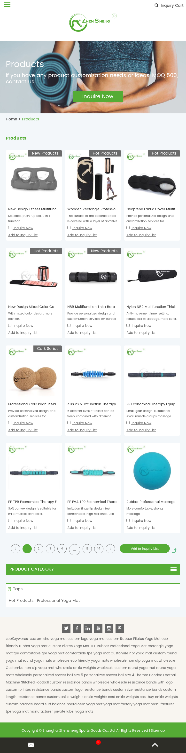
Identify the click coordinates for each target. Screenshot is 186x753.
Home (11, 119)
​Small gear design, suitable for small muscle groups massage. (149, 414)
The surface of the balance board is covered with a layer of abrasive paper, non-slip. (92, 221)
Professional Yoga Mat (58, 600)
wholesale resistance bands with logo (141, 682)
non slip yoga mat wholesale (151, 660)
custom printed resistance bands (34, 689)
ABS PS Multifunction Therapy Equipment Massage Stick (113, 404)
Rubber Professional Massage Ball (154, 502)
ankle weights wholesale (94, 668)
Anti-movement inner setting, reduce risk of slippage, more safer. (151, 316)
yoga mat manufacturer (153, 704)
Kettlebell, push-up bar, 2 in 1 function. (29, 219)
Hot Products (21, 600)
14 (98, 548)
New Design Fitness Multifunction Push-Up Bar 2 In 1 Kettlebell (59, 209)
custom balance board (25, 704)
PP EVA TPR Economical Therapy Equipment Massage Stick (115, 502)
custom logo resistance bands (87, 689)
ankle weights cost (100, 697)
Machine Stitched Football (28, 682)
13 (87, 548)
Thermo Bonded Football (155, 675)
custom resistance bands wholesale (80, 682)
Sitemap (158, 730)
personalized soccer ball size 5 (58, 675)
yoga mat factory (118, 704)
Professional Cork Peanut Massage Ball (40, 404)
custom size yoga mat (49, 639)
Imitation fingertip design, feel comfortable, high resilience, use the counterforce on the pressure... (92, 514)
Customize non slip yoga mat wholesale (39, 668)
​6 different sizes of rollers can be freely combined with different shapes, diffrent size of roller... (90, 416)
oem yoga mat (90, 704)
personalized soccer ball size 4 (109, 675)
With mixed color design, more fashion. (30, 316)
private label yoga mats (73, 711)
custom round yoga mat (135, 668)
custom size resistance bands (138, 689)
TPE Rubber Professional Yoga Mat (119, 646)
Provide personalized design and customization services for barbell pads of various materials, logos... (91, 319)
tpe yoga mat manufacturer (30, 711)
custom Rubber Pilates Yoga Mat (134, 639)
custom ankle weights (65, 697)
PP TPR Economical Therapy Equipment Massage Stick (52, 502)
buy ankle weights (163, 697)
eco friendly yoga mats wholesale (99, 660)
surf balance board (61, 704)
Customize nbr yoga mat (132, 653)
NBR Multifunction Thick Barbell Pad (96, 307)
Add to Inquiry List (23, 235)
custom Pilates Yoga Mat (69, 646)
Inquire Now (23, 228)
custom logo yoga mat (87, 639)
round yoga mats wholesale (46, 660)
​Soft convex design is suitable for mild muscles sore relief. (32, 511)
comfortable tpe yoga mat (42, 653)
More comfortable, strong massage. (144, 511)
